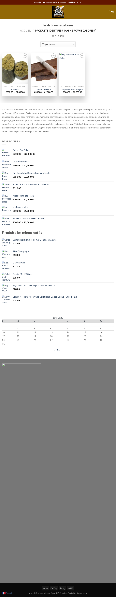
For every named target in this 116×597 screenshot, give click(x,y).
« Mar (57, 350)
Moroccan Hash (44, 89)
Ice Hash (15, 89)
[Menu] (4, 11)
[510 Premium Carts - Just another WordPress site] (58, 12)
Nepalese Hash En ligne (72, 89)
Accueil (25, 30)
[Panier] (111, 12)
